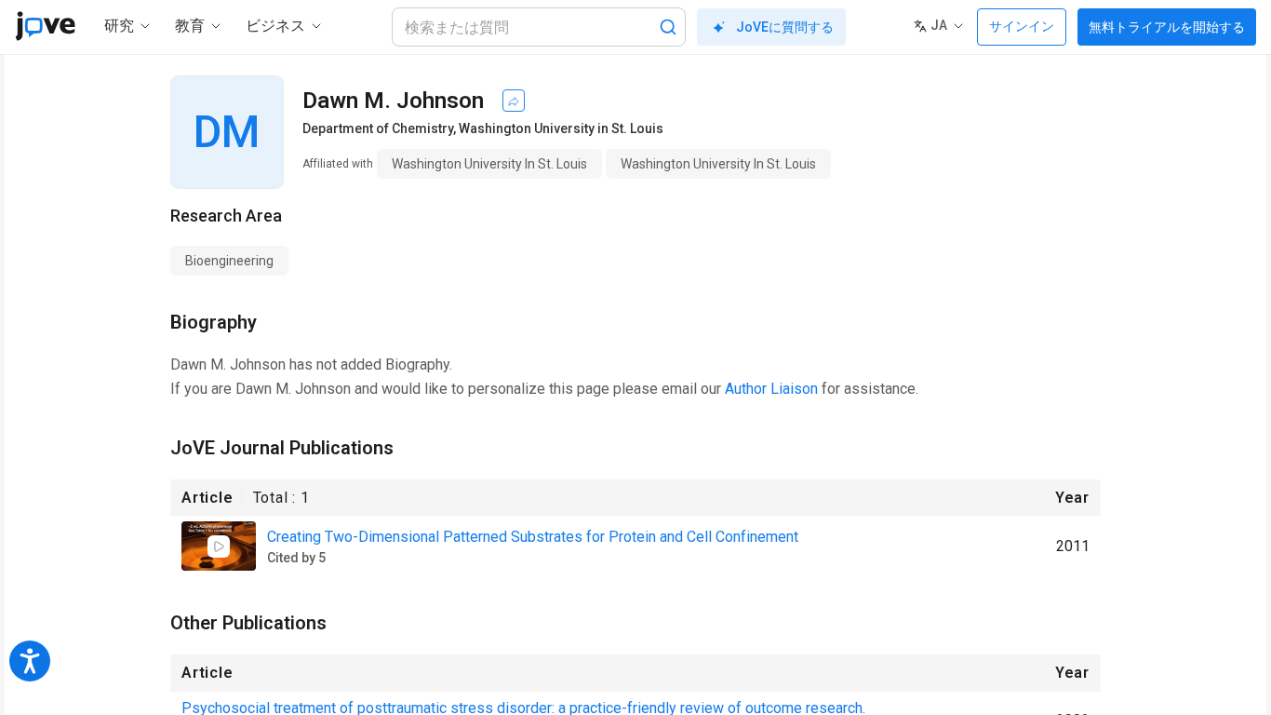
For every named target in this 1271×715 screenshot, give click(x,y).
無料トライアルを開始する (1167, 27)
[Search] (668, 27)
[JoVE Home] (45, 26)
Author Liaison (771, 389)
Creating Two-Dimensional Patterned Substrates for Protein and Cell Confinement (532, 537)
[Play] (218, 546)
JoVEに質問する (785, 27)
